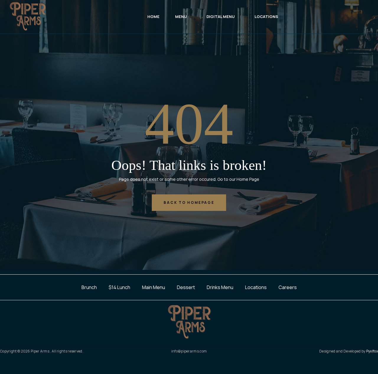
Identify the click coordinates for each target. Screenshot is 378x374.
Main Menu (153, 287)
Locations (256, 287)
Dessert (186, 287)
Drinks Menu (220, 287)
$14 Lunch (119, 287)
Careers (287, 287)
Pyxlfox (372, 351)
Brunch (89, 287)
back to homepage (189, 202)
